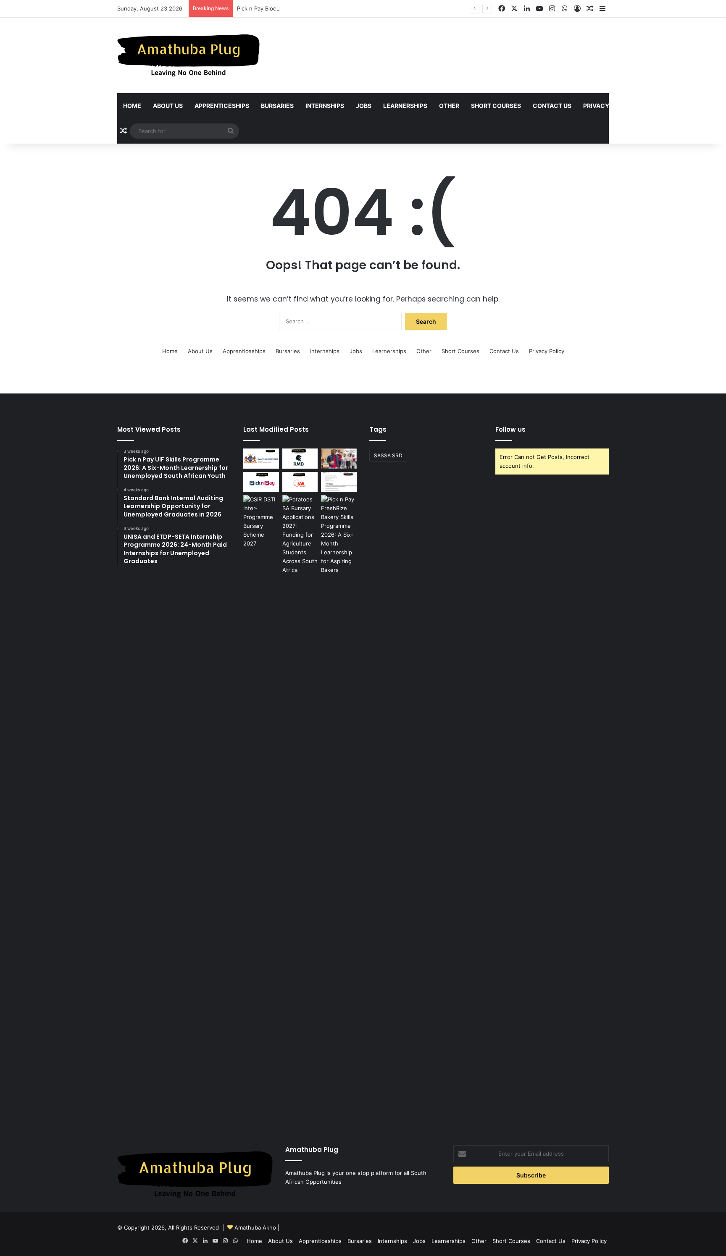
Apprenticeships (222, 105)
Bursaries (277, 105)
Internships (324, 105)
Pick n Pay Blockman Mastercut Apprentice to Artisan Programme (322, 8)
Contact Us (552, 105)
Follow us (510, 429)
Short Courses (496, 105)
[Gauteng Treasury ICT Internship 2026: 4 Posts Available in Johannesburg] (261, 458)
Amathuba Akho (255, 1227)
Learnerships (405, 105)
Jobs (363, 105)
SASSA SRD (388, 455)
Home (132, 105)
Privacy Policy (608, 105)
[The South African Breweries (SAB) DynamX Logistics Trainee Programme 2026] (300, 482)
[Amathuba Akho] (188, 55)
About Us (168, 105)
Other (449, 105)
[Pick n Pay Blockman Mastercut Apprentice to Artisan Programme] (261, 482)
